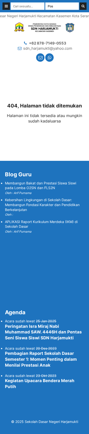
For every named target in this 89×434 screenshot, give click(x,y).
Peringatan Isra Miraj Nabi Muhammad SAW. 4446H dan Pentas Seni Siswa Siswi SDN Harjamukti (43, 332)
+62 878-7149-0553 (47, 43)
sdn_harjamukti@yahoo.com (47, 48)
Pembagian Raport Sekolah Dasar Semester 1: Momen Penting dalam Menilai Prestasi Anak (41, 359)
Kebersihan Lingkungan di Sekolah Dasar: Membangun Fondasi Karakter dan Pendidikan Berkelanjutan (42, 204)
